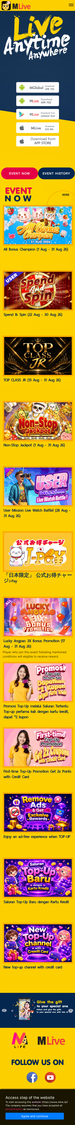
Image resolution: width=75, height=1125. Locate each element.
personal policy (14, 1109)
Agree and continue (34, 1116)
